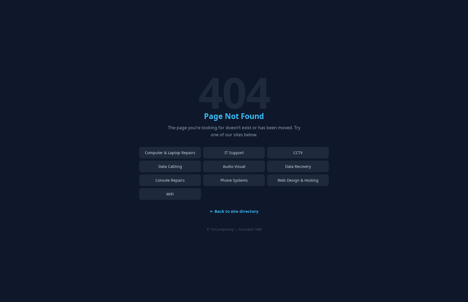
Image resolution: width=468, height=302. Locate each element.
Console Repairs (170, 180)
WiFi (170, 194)
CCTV (298, 152)
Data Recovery (298, 166)
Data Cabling (170, 166)
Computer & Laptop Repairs (170, 152)
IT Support (234, 152)
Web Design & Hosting (298, 180)
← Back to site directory (234, 211)
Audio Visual (234, 166)
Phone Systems (234, 180)
